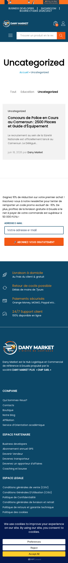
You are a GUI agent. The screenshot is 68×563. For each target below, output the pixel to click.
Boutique (8, 410)
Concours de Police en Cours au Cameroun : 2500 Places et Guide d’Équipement (33, 122)
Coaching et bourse (15, 468)
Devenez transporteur (16, 458)
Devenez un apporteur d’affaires (22, 463)
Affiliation (8, 420)
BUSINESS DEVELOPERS (21, 8)
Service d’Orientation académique (24, 425)
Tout (13, 92)
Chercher (61, 35)
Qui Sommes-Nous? (15, 400)
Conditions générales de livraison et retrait (28, 502)
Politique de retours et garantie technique (28, 507)
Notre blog (9, 415)
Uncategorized (48, 92)
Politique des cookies (15, 512)
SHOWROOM (48, 8)
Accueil (24, 72)
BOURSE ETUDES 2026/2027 (36, 11)
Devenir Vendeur (13, 454)
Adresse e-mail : (13, 223)
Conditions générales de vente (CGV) (26, 487)
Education (27, 92)
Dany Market (35, 152)
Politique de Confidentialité (19, 497)
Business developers (15, 444)
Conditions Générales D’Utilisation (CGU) (27, 492)
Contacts (8, 405)
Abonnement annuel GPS (18, 449)
